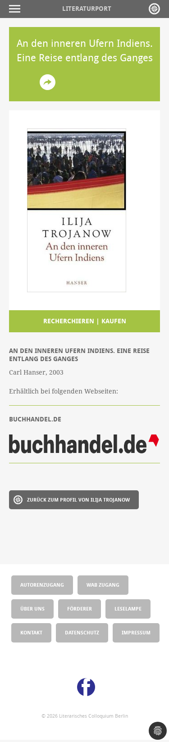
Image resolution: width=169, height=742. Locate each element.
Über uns (32, 608)
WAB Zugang (103, 584)
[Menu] (17, 8)
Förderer (79, 608)
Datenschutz (82, 632)
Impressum (136, 632)
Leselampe (128, 608)
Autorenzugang (42, 584)
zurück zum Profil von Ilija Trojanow (78, 499)
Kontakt (31, 632)
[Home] (154, 8)
